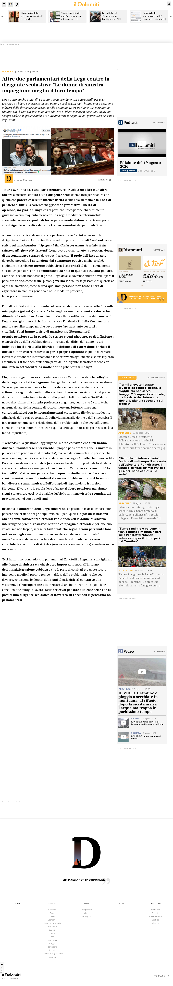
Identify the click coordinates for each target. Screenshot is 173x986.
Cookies (155, 920)
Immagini (86, 916)
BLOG (121, 903)
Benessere (52, 947)
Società (52, 930)
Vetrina (158, 250)
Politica (8, 72)
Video (86, 913)
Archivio (158, 123)
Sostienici (155, 910)
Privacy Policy (155, 916)
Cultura (52, 933)
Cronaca (52, 910)
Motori (52, 950)
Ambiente (52, 926)
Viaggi (52, 943)
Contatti (155, 913)
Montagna (52, 940)
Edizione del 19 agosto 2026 (140, 164)
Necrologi (52, 957)
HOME (17, 903)
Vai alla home (155, 378)
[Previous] (2, 16)
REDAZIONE (155, 903)
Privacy (2, 969)
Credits (155, 923)
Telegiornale (128, 170)
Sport (52, 937)
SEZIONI (52, 903)
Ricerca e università (52, 923)
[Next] (170, 16)
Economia (52, 920)
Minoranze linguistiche (52, 953)
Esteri (52, 913)
